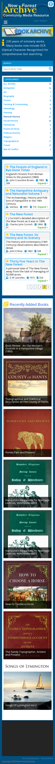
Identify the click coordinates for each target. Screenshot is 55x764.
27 (50, 116)
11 (50, 141)
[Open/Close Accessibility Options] (51, 4)
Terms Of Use (47, 758)
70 (50, 84)
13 (50, 145)
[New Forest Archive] (27, 10)
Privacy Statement (30, 758)
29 (50, 120)
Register (43, 20)
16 (50, 88)
